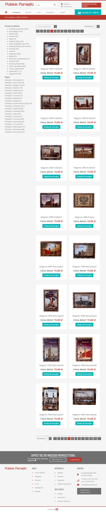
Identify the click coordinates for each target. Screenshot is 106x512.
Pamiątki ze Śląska (12, 101)
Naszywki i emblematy (17, 59)
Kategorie (16, 12)
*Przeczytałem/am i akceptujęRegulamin (38, 459)
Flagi (11, 39)
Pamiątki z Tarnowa (12, 95)
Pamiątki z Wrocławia (13, 129)
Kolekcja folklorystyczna (18, 46)
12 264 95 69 (89, 481)
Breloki (12, 34)
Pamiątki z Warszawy (13, 127)
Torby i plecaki (14, 69)
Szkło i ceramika (15, 66)
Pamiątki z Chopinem (13, 106)
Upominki (13, 71)
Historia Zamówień (63, 501)
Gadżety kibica (14, 41)
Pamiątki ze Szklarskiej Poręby (16, 103)
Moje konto (61, 497)
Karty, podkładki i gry (17, 44)
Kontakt (62, 12)
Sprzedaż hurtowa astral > (89, 5)
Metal (11, 56)
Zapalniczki (13, 74)
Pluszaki (12, 61)
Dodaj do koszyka (51, 77)
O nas (39, 12)
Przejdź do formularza (85, 491)
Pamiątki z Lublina (12, 116)
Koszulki (12, 49)
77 (69, 31)
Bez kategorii (14, 31)
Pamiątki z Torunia (12, 124)
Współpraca (50, 12)
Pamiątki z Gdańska (12, 108)
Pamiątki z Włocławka (13, 80)
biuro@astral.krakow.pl (89, 485)
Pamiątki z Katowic (12, 88)
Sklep (18, 17)
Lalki (11, 51)
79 (78, 31)
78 (74, 31)
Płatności (60, 476)
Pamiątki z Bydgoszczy (13, 85)
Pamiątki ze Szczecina (13, 132)
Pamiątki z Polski (11, 93)
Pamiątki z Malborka (13, 90)
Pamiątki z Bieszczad (13, 82)
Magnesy (12, 54)
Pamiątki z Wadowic (12, 98)
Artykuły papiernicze (17, 29)
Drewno (12, 36)
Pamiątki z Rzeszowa (13, 121)
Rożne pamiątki (15, 64)
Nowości (28, 12)
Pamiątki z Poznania (12, 119)
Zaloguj (59, 494)
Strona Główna (40, 473)
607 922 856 (93, 479)
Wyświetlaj (89, 26)
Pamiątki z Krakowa (12, 111)
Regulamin (60, 480)
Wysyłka (60, 473)
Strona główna (10, 17)
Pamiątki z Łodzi (11, 114)
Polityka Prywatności (64, 484)
